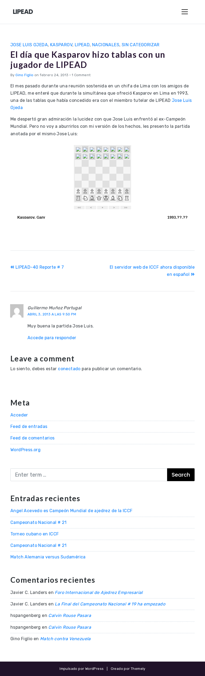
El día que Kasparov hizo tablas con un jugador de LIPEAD (87, 59)
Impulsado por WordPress (82, 669)
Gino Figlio (24, 75)
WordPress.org (25, 449)
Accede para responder (51, 337)
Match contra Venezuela (65, 638)
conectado (69, 368)
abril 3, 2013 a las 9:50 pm (51, 314)
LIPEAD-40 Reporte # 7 (39, 267)
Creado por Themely (128, 669)
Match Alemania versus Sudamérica (48, 556)
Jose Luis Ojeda (29, 44)
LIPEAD (23, 11)
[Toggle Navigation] (184, 11)
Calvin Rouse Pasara (69, 615)
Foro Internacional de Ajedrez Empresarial (99, 592)
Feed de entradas (28, 426)
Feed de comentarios (32, 438)
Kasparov (61, 44)
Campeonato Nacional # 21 (38, 522)
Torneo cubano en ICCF (34, 533)
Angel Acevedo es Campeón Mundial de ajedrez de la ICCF (71, 510)
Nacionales (105, 44)
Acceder (19, 415)
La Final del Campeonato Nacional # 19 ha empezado (110, 604)
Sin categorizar (141, 44)
